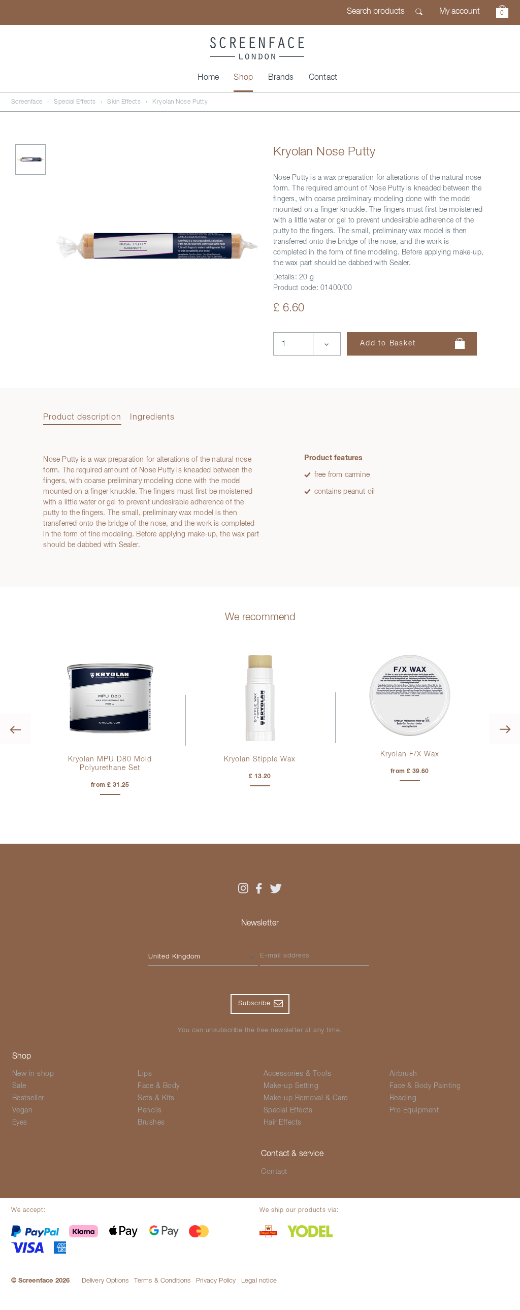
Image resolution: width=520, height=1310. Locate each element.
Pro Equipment (414, 1110)
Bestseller (28, 1098)
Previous (15, 729)
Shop (243, 78)
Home (208, 78)
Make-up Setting (291, 1086)
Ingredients (152, 417)
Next (505, 729)
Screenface (27, 102)
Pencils (150, 1110)
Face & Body (159, 1086)
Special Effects (75, 102)
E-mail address (284, 955)
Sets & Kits (156, 1098)
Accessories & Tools (298, 1073)
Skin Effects (124, 102)
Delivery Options (105, 1280)
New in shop (33, 1073)
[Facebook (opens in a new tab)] (259, 888)
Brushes (151, 1122)
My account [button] (459, 12)
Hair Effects (283, 1122)
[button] (502, 13)
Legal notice (259, 1280)
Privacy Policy (216, 1280)
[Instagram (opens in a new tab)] (242, 888)
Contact (323, 78)
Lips (145, 1073)
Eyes (19, 1122)
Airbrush (403, 1073)
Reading (403, 1098)
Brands (281, 78)
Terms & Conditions (162, 1280)
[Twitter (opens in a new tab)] (275, 888)
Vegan (22, 1110)
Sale (19, 1086)
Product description (82, 417)
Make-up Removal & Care (306, 1098)
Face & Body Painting (425, 1086)
